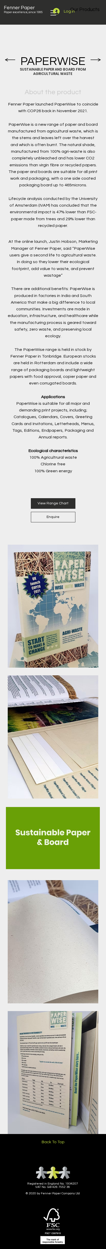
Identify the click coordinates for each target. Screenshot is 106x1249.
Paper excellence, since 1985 (23, 12)
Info (11, 1238)
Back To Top (53, 1142)
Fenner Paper (19, 7)
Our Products (85, 9)
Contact (89, 1238)
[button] (91, 863)
